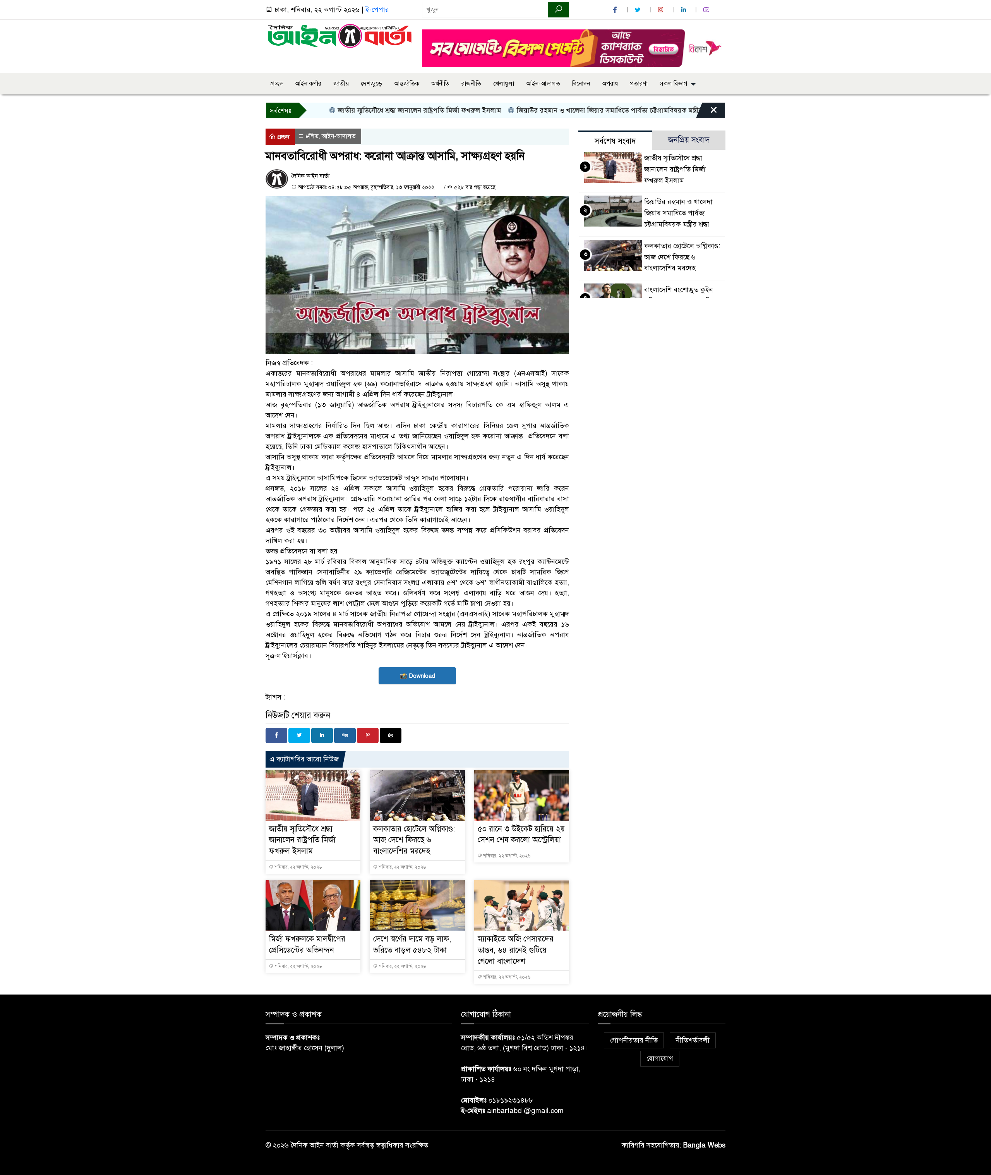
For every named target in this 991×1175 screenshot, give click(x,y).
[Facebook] (276, 735)
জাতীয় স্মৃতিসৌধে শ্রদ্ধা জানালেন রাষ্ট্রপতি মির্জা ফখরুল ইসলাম (386, 110)
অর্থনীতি (440, 84)
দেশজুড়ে (371, 84)
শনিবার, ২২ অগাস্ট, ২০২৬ (297, 867)
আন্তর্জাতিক (406, 84)
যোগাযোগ (659, 1058)
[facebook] (616, 9)
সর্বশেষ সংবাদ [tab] (615, 141)
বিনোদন (581, 84)
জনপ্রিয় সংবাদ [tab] (689, 140)
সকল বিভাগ (673, 84)
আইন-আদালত (543, 84)
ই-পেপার (377, 9)
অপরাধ (610, 84)
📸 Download (417, 675)
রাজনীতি (471, 84)
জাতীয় (341, 84)
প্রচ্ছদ (277, 84)
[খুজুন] (558, 9)
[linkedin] (684, 9)
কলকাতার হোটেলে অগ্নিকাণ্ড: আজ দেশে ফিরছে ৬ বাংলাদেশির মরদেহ (414, 840)
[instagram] (661, 9)
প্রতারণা (639, 84)
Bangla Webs (704, 1145)
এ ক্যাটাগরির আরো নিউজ (304, 759)
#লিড (312, 136)
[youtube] (707, 9)
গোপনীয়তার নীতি (634, 1040)
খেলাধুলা (503, 84)
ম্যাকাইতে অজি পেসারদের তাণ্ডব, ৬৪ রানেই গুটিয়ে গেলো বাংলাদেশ (516, 950)
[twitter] (638, 9)
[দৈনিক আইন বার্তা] (339, 35)
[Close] (707, 112)
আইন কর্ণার (308, 84)
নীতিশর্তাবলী (693, 1040)
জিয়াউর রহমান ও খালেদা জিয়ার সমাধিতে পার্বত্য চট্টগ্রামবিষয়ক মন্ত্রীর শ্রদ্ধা (582, 110)
